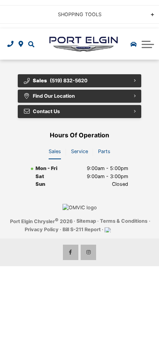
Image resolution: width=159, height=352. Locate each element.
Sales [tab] (55, 151)
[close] (147, 5)
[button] (31, 44)
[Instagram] (88, 252)
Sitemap (86, 221)
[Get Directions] (21, 44)
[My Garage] (133, 44)
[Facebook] (70, 252)
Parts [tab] (104, 151)
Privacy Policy (42, 229)
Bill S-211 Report (82, 229)
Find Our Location (54, 96)
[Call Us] (10, 44)
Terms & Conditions (123, 221)
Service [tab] (79, 151)
